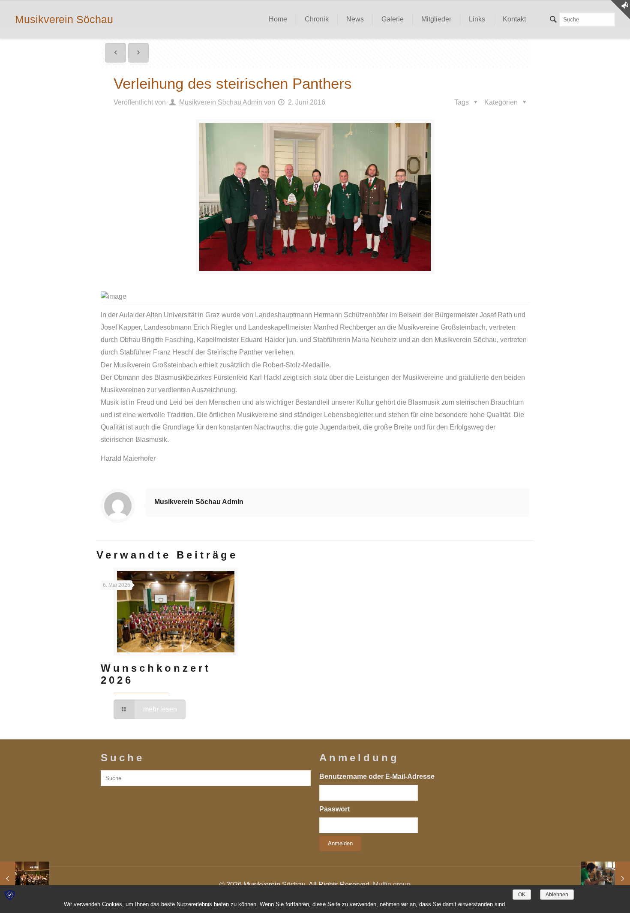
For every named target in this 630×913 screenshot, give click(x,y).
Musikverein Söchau (64, 19)
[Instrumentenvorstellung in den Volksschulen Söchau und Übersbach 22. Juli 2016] (605, 879)
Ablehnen (557, 895)
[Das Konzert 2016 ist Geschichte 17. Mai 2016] (24, 879)
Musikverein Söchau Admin (220, 102)
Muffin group (392, 884)
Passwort (334, 809)
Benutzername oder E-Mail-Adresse (377, 776)
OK (521, 895)
